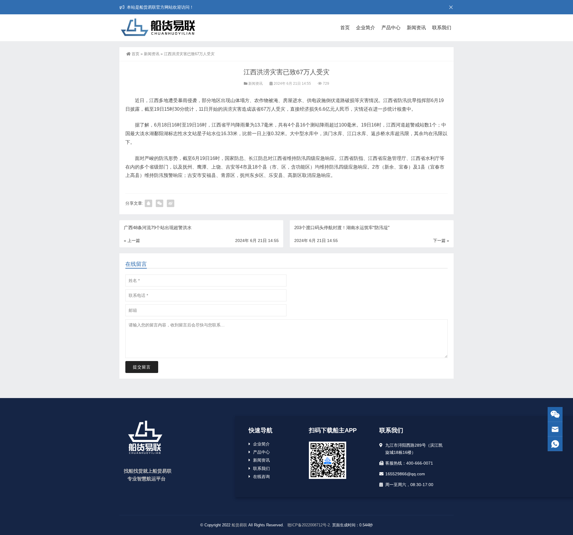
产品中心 (391, 27)
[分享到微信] (159, 203)
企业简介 (365, 27)
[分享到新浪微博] (170, 203)
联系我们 (441, 27)
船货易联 (239, 525)
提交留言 (142, 367)
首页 (345, 27)
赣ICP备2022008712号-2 (308, 525)
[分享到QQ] (148, 203)
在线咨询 (261, 476)
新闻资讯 (416, 27)
